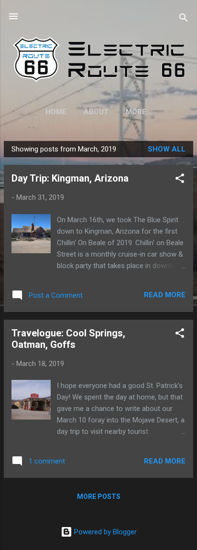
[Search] (183, 19)
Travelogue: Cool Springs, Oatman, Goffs (68, 338)
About (96, 112)
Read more (165, 295)
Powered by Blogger (104, 532)
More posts (98, 496)
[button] (180, 180)
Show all (167, 149)
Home (55, 112)
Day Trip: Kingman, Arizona (70, 178)
